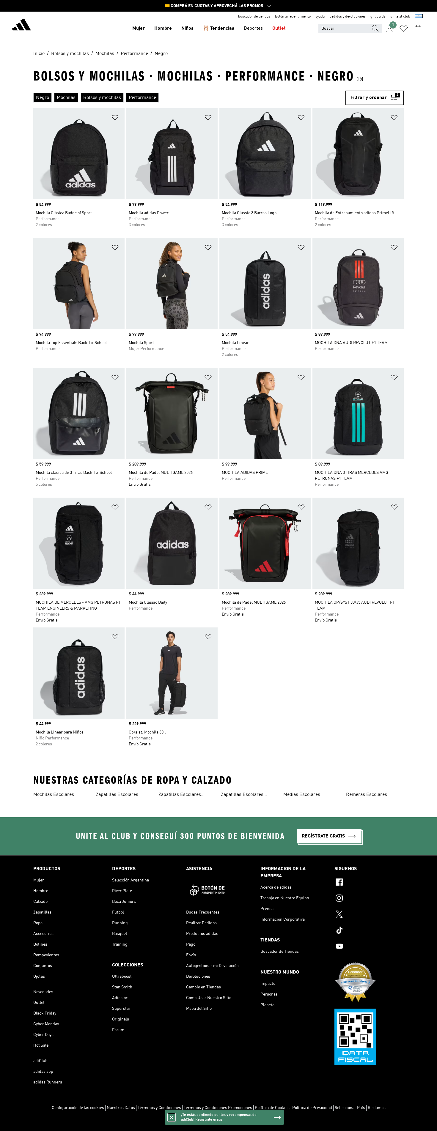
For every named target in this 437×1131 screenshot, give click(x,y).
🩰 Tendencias (218, 28)
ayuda (320, 16)
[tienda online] (21, 25)
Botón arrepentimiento (293, 16)
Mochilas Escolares (53, 794)
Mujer (138, 28)
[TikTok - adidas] (369, 931)
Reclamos (377, 1108)
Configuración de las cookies (78, 1108)
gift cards (378, 16)
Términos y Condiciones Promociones (218, 1108)
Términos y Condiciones (159, 1108)
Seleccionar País (350, 1108)
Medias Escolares (301, 794)
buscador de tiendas (254, 16)
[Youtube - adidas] (369, 947)
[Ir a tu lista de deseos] (404, 28)
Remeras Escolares (366, 794)
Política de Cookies (272, 1108)
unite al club (400, 16)
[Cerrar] (171, 1117)
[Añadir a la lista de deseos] (115, 118)
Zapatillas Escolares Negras (179, 795)
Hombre (163, 28)
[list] (189, 97)
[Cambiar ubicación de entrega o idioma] (419, 16)
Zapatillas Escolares (117, 794)
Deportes (253, 28)
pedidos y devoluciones (347, 16)
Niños (187, 28)
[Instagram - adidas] (369, 899)
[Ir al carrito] (418, 28)
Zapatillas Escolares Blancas (242, 795)
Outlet (279, 28)
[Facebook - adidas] (369, 883)
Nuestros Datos (121, 1108)
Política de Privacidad (312, 1108)
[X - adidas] (369, 915)
